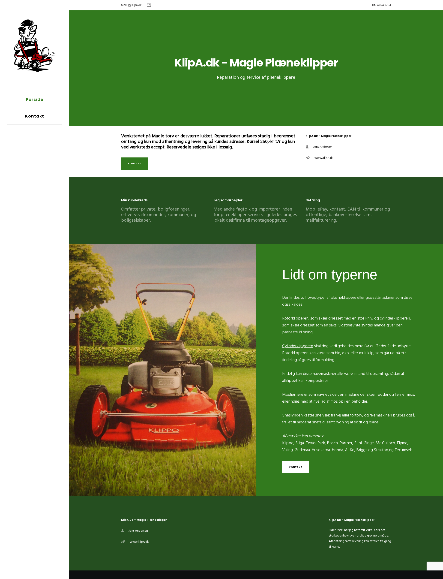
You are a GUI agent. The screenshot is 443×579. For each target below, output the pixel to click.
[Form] (149, 5)
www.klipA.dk (323, 157)
